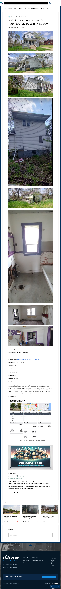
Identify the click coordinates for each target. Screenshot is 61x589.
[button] (57, 8)
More (47, 8)
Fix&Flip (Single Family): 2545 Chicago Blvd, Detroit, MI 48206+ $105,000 (30, 517)
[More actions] (52, 16)
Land (25, 8)
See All (57, 502)
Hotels (42, 8)
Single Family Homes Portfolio (33, 8)
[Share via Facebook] (9, 492)
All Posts (4, 8)
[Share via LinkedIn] (14, 492)
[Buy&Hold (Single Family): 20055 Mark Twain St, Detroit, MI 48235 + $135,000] (49, 509)
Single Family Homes (18, 8)
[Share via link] (17, 492)
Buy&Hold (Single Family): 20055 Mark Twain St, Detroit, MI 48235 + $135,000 (49, 517)
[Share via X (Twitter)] (12, 492)
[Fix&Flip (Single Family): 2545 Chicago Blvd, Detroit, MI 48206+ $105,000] (30, 509)
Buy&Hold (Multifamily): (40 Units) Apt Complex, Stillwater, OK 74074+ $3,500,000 (10, 517)
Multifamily (10, 8)
